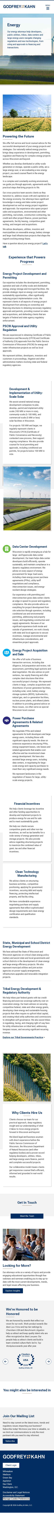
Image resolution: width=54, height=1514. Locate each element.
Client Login (11, 1465)
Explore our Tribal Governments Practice (23, 1037)
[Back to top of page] (48, 1507)
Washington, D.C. (10, 1487)
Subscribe (10, 1441)
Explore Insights (13, 1290)
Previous (5, 1361)
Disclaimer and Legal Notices (16, 1492)
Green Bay (7, 1477)
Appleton (7, 1481)
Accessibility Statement (14, 1495)
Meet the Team (27, 1216)
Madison (7, 1474)
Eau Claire (7, 1484)
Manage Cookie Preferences (16, 1499)
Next (48, 1361)
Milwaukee (8, 1471)
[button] (47, 7)
